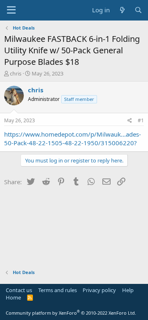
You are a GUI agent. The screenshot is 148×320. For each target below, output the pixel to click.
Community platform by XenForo (71, 313)
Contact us (19, 290)
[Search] (138, 10)
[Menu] (11, 10)
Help (128, 290)
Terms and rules (57, 290)
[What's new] (122, 10)
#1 (141, 120)
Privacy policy (99, 290)
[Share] (130, 121)
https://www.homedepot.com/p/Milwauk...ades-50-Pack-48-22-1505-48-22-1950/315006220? (72, 138)
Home (13, 297)
